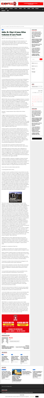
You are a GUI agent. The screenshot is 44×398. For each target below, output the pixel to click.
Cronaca (28, 8)
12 (35, 98)
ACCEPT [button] (37, 396)
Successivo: (22, 347)
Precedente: (8, 347)
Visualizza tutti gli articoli (14, 341)
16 (41, 98)
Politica (2, 8)
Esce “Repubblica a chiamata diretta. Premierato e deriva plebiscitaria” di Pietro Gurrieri (5, 358)
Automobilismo (4, 369)
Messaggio (33, 71)
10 (32, 98)
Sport (25, 8)
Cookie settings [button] (32, 396)
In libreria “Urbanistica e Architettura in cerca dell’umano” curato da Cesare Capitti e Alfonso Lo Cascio (15, 358)
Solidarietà (3, 10)
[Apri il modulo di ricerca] (42, 9)
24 (32, 101)
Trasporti (36, 8)
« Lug (32, 105)
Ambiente (20, 8)
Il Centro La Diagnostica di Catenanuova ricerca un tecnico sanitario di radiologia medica (17, 392)
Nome (35, 63)
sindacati (14, 374)
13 (37, 98)
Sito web (33, 68)
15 (40, 98)
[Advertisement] (22, 18)
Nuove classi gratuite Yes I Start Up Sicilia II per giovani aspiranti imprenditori (37, 45)
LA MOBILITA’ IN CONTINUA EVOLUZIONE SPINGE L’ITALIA (36, 55)
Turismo (32, 8)
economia (24, 369)
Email (35, 66)
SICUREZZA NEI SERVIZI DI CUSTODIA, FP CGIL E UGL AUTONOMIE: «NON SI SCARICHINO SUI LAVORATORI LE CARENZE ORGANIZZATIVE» (37, 41)
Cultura (16, 8)
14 (38, 98)
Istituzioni (11, 8)
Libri (2, 29)
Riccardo (3, 36)
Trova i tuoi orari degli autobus (7, 386)
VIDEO (8, 10)
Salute (6, 8)
